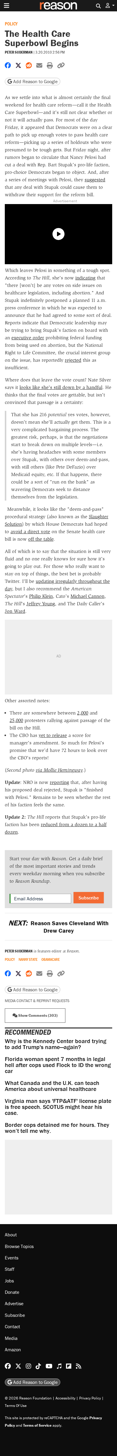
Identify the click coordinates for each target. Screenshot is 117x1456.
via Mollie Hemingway (59, 770)
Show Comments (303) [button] (37, 1015)
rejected (73, 360)
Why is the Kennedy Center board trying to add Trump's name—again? (55, 1044)
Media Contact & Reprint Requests (37, 1000)
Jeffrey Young (40, 604)
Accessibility (65, 1398)
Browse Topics (19, 1246)
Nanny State (28, 959)
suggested (95, 180)
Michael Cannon (87, 596)
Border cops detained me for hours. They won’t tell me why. (57, 1127)
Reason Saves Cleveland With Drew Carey (58, 926)
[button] (110, 5)
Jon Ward (15, 611)
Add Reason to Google (35, 81)
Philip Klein (41, 596)
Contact (12, 1326)
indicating (85, 278)
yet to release (53, 735)
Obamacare (50, 959)
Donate (12, 1292)
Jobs (9, 1281)
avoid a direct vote (30, 531)
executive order (27, 338)
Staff (9, 1269)
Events (11, 1258)
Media (11, 1338)
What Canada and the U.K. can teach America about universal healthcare (52, 1085)
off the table (40, 539)
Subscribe (89, 898)
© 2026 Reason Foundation (28, 1398)
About (11, 1235)
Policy (11, 23)
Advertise (14, 1303)
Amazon (13, 1349)
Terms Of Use (16, 1405)
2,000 (82, 713)
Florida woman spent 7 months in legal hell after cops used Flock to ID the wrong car (58, 1064)
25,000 (16, 720)
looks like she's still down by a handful (61, 387)
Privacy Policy (90, 1398)
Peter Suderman (18, 52)
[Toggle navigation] (6, 5)
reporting (59, 782)
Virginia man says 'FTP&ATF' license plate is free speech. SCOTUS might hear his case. (58, 1106)
